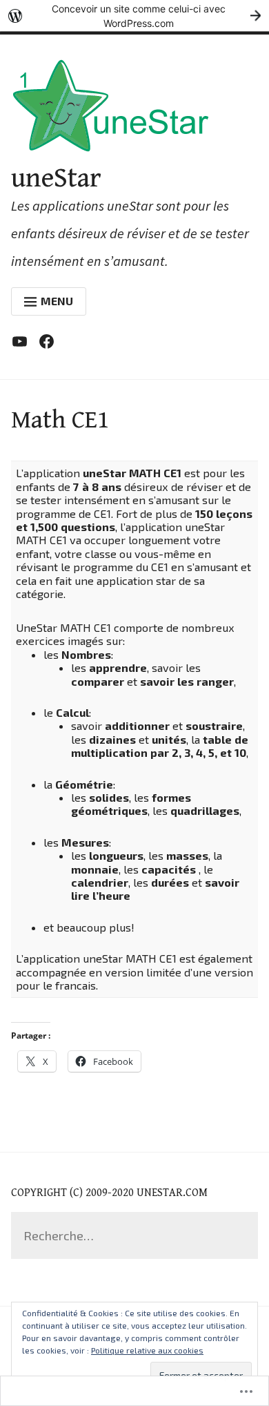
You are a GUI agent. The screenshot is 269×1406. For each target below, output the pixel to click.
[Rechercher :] (135, 1236)
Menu (57, 300)
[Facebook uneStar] (50, 344)
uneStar (56, 178)
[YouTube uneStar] (23, 344)
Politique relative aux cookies (147, 1350)
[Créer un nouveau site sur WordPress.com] (134, 15)
